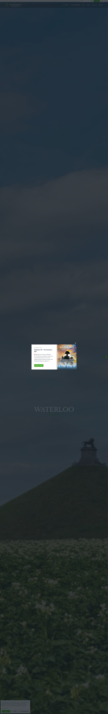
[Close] (75, 343)
